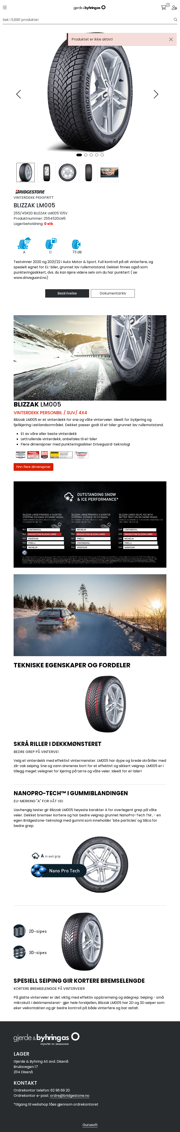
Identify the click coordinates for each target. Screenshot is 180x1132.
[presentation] (19, 94)
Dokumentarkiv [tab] (113, 293)
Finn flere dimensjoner (33, 467)
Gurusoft (90, 1124)
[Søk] (175, 19)
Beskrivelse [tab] (67, 293)
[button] (79, 155)
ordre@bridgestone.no (69, 1095)
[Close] (171, 39)
